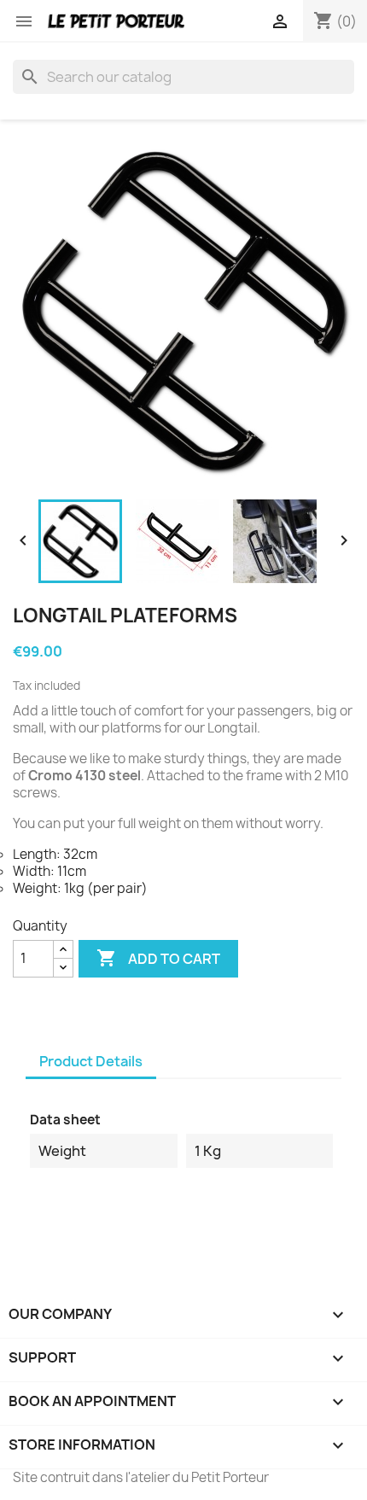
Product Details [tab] (91, 1061)
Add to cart (158, 958)
